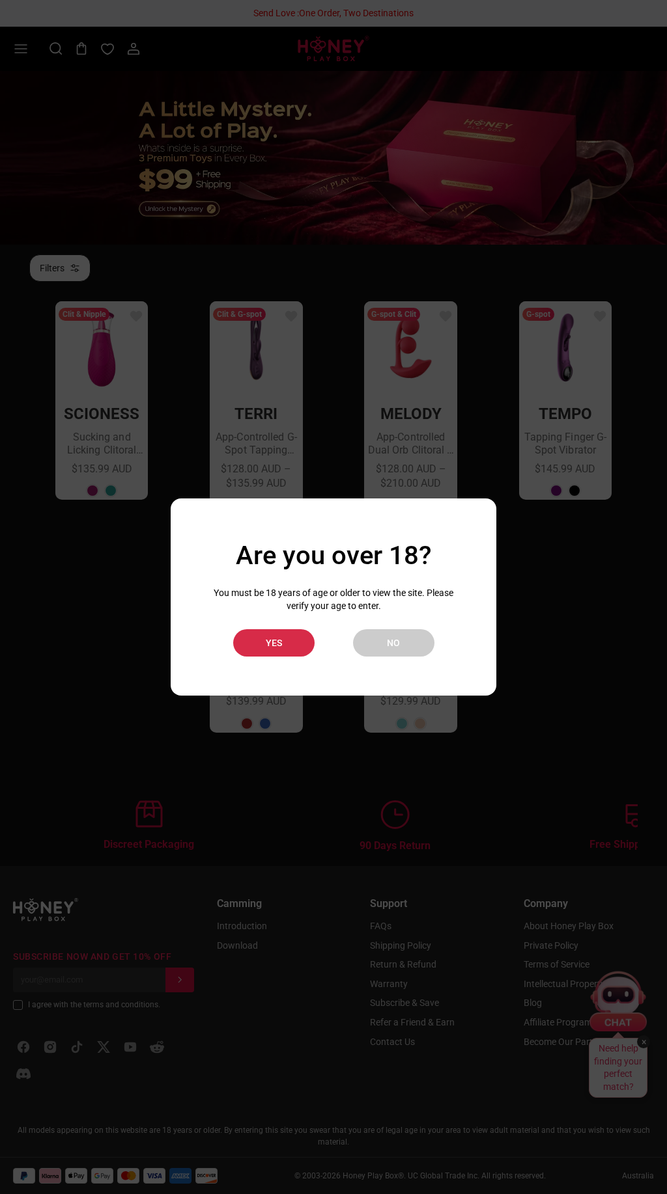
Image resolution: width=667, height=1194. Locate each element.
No (393, 643)
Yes (274, 643)
